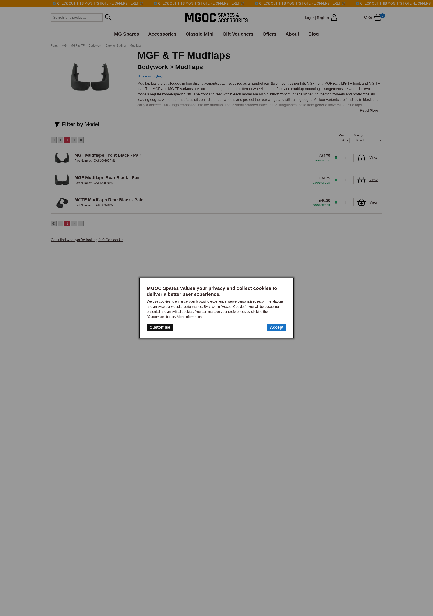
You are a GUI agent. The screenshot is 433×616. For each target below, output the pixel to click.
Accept (276, 327)
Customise (160, 327)
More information (189, 317)
